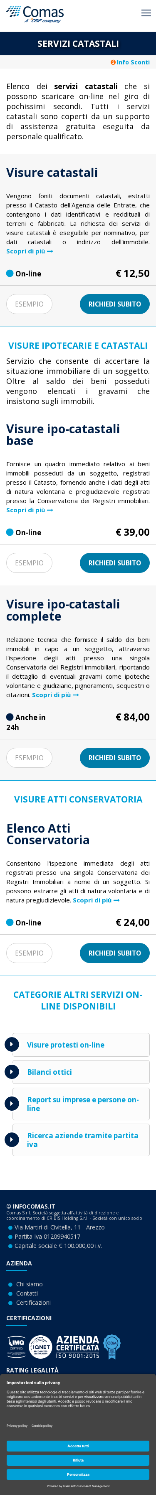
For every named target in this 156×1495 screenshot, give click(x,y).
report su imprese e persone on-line (83, 1104)
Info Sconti (133, 62)
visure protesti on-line (65, 1045)
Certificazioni (33, 1302)
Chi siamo (29, 1284)
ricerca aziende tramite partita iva (83, 1140)
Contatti (27, 1293)
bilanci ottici (49, 1072)
